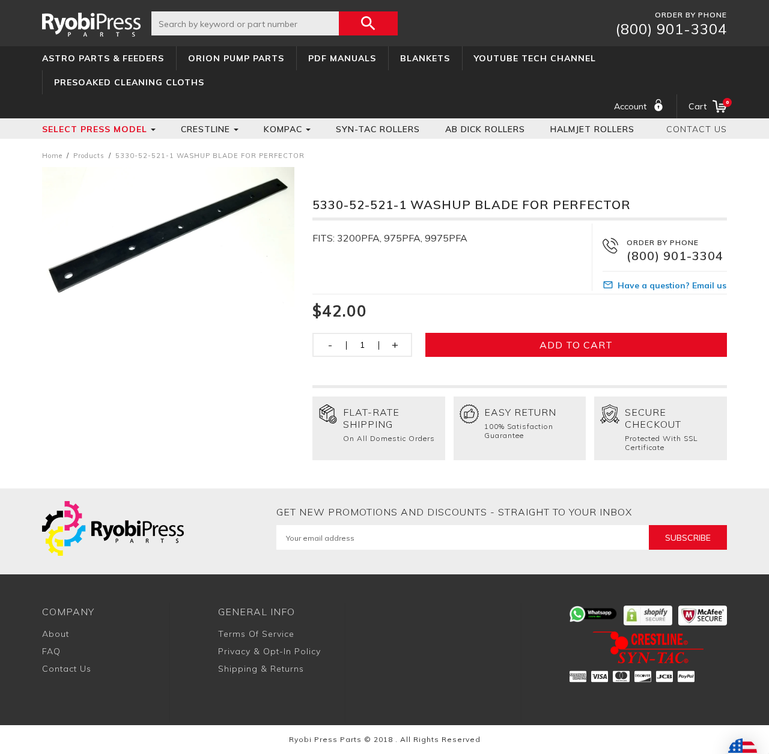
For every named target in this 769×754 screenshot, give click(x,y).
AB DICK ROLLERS (485, 129)
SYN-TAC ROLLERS (378, 129)
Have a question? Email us (672, 285)
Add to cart (576, 345)
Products (89, 155)
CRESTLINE (205, 129)
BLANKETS (425, 58)
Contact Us (696, 129)
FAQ (51, 651)
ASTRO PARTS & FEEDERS (103, 58)
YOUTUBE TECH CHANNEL (535, 58)
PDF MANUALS (342, 58)
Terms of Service (256, 633)
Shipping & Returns (261, 668)
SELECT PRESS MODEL (94, 129)
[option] (168, 237)
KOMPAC (283, 129)
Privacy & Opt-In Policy (269, 651)
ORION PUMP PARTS (236, 58)
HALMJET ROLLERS (592, 129)
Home (52, 155)
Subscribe (688, 537)
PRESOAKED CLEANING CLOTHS (129, 82)
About (55, 633)
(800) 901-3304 (671, 29)
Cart (707, 105)
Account (630, 106)
